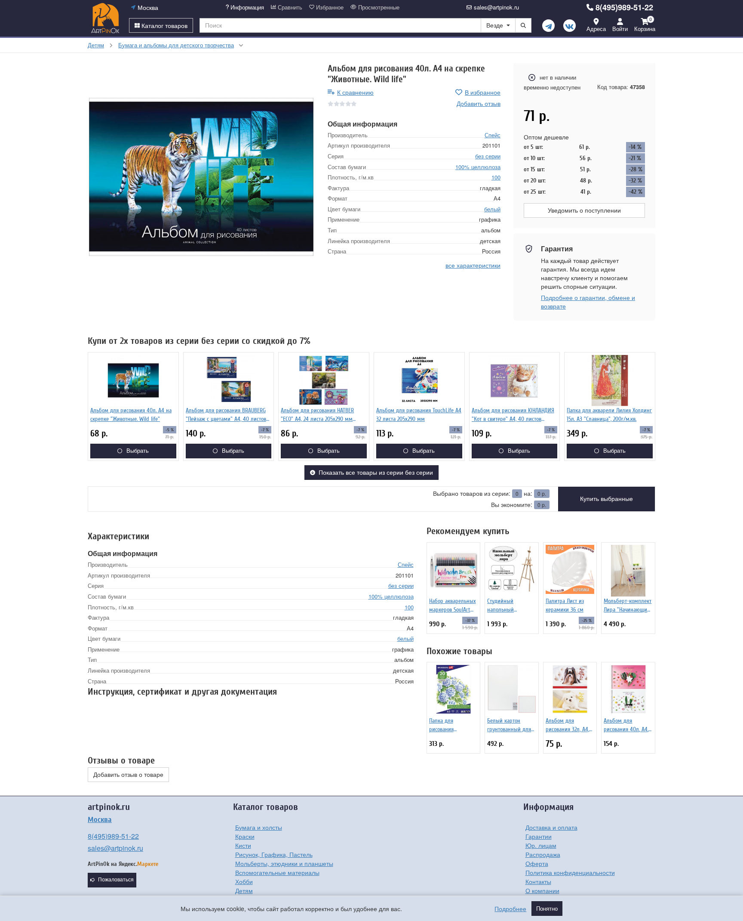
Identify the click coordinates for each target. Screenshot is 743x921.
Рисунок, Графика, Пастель (274, 854)
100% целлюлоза (477, 166)
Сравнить (289, 7)
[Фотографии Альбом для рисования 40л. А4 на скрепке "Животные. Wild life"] (201, 177)
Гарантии (538, 836)
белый (492, 208)
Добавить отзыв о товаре (128, 774)
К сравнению (355, 92)
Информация (246, 7)
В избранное (482, 92)
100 (495, 177)
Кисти (243, 845)
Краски (245, 836)
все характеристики (472, 264)
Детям (244, 890)
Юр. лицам (540, 845)
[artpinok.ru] (105, 18)
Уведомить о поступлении (584, 210)
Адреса (596, 29)
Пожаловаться (116, 880)
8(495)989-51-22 (624, 7)
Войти (620, 29)
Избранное (329, 7)
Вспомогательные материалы (277, 872)
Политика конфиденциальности (570, 872)
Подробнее (510, 908)
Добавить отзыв (478, 103)
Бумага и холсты (258, 827)
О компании (542, 890)
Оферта (536, 863)
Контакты (538, 881)
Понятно (547, 908)
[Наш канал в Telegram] (548, 25)
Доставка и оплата (551, 827)
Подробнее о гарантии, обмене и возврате (588, 301)
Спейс (492, 134)
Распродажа (542, 854)
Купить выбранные (606, 498)
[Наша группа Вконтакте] (569, 25)
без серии (487, 156)
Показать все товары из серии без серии (376, 472)
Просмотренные (377, 7)
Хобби (244, 881)
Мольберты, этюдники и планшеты (284, 863)
